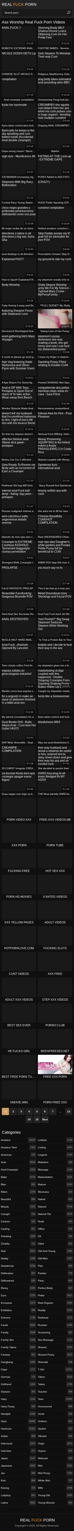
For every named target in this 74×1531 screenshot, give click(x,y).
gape (18, 1369)
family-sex (18, 1339)
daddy (18, 1258)
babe (18, 1177)
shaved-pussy (55, 1354)
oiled (55, 1243)
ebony (18, 1288)
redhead (55, 1317)
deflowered (18, 1280)
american (18, 1154)
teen (55, 1399)
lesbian (55, 1140)
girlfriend (18, 1384)
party (55, 1280)
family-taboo (18, 1347)
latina (18, 1502)
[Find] (68, 12)
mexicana (55, 1191)
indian (18, 1436)
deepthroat (18, 1265)
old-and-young (55, 1251)
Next (45, 1119)
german (18, 1376)
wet (55, 1465)
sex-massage (55, 1339)
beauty (18, 1206)
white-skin (55, 1480)
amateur (18, 1140)
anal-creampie (18, 1169)
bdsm (18, 1191)
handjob (18, 1413)
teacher (55, 1391)
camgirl (18, 1214)
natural (55, 1206)
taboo (55, 1376)
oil (55, 1236)
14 (29, 1119)
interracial (18, 1443)
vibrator (55, 1436)
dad (18, 1251)
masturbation (55, 1177)
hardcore (18, 1428)
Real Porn (19, 4)
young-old (55, 1495)
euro (18, 1295)
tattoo (55, 1384)
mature (55, 1184)
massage (55, 1169)
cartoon (18, 1221)
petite (55, 1295)
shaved (55, 1347)
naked (55, 1199)
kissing (18, 1487)
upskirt (55, 1428)
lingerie (55, 1154)
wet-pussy (55, 1473)
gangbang (18, 1362)
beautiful (18, 1199)
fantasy (18, 1354)
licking (55, 1147)
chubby (18, 1243)
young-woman (55, 1502)
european (18, 1302)
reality (55, 1310)
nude (55, 1221)
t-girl (55, 1369)
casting (18, 1228)
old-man (55, 1258)
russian (55, 1325)
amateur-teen (18, 1147)
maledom (55, 1162)
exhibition (18, 1310)
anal (18, 1162)
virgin (55, 1443)
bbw (18, 1184)
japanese (18, 1465)
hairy (18, 1399)
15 (37, 1119)
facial (18, 1325)
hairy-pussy (18, 1406)
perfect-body (55, 1288)
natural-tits (55, 1214)
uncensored (55, 1406)
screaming (55, 1332)
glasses (18, 1391)
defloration (18, 1273)
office (55, 1228)
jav (18, 1473)
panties (55, 1273)
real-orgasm (55, 1302)
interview (18, 1450)
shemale (55, 1362)
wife (55, 1487)
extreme (18, 1317)
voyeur (55, 1450)
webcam (55, 1458)
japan (18, 1458)
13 (68, 1111)
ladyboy (18, 1495)
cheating (18, 1236)
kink (18, 1480)
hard (18, 1421)
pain (55, 1265)
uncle (55, 1413)
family (18, 1332)
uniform (55, 1421)
